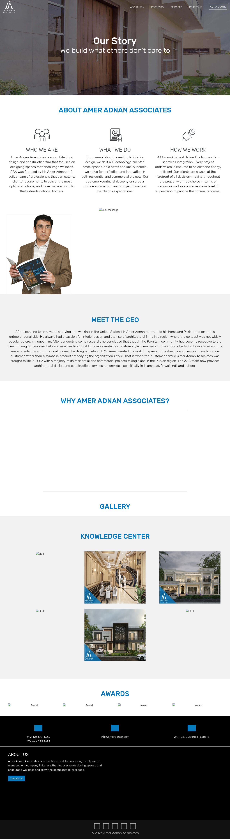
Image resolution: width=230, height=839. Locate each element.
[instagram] (124, 826)
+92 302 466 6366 (38, 740)
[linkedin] (133, 826)
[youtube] (106, 826)
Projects (157, 7)
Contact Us (16, 778)
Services (176, 7)
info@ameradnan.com (115, 736)
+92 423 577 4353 (38, 736)
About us (136, 7)
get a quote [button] (218, 6)
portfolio (195, 7)
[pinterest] (115, 826)
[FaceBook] (97, 826)
